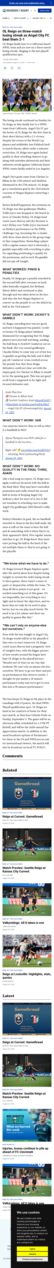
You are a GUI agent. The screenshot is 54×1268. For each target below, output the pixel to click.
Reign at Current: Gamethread (23, 816)
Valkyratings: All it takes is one (23, 923)
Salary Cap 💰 (39, 18)
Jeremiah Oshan (10, 1156)
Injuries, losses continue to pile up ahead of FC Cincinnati (25, 1150)
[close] (51, 3)
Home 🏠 (6, 18)
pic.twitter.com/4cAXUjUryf (35, 450)
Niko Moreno (27, 1156)
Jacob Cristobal (11, 59)
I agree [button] (32, 1249)
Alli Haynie (8, 875)
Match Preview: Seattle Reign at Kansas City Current (24, 869)
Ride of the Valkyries (13, 27)
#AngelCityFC (42, 400)
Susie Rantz (8, 981)
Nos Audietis (8, 1145)
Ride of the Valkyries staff (15, 820)
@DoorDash (11, 404)
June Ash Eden (9, 926)
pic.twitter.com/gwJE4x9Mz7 (34, 404)
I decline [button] (32, 1254)
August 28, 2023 (13, 458)
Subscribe (44, 10)
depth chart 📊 (21, 18)
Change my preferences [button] (32, 1259)
